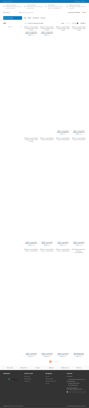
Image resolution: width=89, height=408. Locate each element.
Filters (82, 23)
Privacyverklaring (49, 378)
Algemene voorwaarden (51, 381)
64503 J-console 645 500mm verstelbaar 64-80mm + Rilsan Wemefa (47, 33)
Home (25, 23)
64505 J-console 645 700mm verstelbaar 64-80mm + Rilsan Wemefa (79, 132)
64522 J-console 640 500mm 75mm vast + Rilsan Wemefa (78, 243)
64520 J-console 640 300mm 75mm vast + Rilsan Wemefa (47, 243)
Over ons (48, 376)
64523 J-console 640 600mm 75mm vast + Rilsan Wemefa (31, 355)
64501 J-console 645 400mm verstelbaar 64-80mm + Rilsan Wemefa (31, 33)
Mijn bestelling (27, 378)
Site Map (47, 383)
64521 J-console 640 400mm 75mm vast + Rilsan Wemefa (63, 243)
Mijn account (27, 376)
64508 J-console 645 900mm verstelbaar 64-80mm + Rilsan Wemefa (31, 243)
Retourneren (27, 381)
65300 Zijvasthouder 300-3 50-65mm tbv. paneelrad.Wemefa (79, 355)
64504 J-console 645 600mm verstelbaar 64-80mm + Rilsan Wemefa (63, 132)
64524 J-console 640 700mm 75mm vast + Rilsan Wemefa (47, 355)
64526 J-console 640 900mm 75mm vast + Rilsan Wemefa (63, 355)
